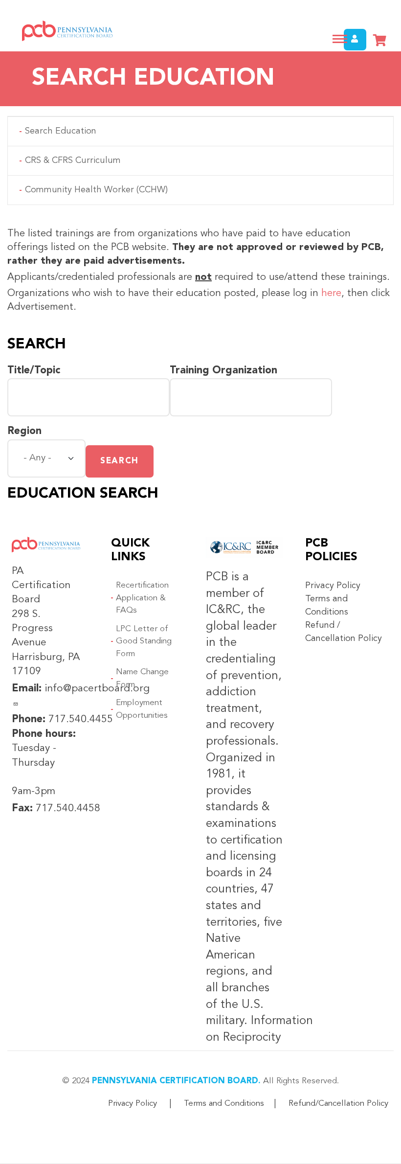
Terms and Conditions (224, 1103)
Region (24, 431)
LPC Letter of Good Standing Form (144, 641)
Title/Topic (33, 370)
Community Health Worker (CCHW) (96, 189)
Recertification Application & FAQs (142, 598)
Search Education (60, 131)
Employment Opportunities (142, 709)
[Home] (63, 31)
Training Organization (223, 370)
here (331, 293)
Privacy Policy (332, 585)
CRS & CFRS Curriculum (73, 160)
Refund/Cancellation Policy (338, 1103)
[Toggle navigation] (340, 39)
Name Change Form (142, 678)
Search (119, 461)
